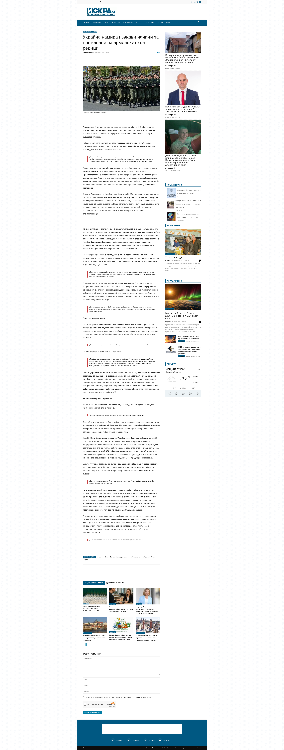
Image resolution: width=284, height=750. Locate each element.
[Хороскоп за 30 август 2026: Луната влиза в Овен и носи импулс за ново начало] (170, 339)
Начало (141, 748)
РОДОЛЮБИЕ (128, 23)
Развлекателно (170, 253)
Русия (153, 557)
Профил (102, 2)
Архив (184, 748)
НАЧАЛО (87, 23)
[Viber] (129, 60)
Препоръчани (87, 31)
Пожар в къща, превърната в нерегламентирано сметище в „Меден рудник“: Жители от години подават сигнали (182, 58)
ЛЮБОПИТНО (150, 23)
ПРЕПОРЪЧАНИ (174, 281)
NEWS (168, 23)
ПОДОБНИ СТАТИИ (94, 582)
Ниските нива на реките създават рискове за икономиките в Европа (91, 608)
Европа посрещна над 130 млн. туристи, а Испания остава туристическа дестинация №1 (147, 638)
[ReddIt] (112, 60)
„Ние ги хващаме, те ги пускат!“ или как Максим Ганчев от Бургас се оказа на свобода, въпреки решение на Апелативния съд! (182, 160)
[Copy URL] (145, 60)
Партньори (156, 748)
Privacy (199, 748)
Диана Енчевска (88, 52)
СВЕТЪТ (106, 23)
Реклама (177, 748)
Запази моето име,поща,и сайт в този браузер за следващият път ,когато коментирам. (118, 697)
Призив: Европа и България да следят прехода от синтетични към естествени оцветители (120, 637)
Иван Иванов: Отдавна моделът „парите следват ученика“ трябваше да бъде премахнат (182, 109)
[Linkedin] (106, 60)
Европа (112, 557)
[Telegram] (134, 60)
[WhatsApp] (123, 60)
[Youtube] (200, 1)
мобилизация (135, 557)
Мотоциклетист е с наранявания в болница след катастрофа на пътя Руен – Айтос (188, 203)
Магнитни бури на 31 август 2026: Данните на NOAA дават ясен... (181, 316)
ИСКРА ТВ (139, 23)
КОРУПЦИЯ (116, 23)
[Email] (117, 60)
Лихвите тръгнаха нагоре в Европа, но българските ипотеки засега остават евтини (121, 609)
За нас (148, 748)
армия (99, 557)
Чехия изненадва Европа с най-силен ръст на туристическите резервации (94, 638)
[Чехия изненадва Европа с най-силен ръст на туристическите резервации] (95, 625)
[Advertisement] (121, 119)
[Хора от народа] (183, 242)
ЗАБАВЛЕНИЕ (173, 225)
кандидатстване (122, 557)
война (106, 557)
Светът (95, 31)
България (86, 603)
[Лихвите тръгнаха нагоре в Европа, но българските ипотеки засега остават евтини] (121, 596)
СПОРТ (160, 23)
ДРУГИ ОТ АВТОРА (115, 582)
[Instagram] (194, 1)
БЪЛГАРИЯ (97, 23)
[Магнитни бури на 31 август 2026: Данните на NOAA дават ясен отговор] (183, 297)
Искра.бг (168, 260)
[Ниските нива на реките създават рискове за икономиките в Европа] (95, 596)
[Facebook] (191, 1)
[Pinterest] (140, 60)
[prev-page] (84, 644)
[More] (151, 60)
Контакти (192, 748)
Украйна (86, 560)
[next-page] (87, 644)
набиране (145, 557)
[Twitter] (197, 1)
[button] (198, 23)
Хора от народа (173, 257)
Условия (170, 748)
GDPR (163, 748)
